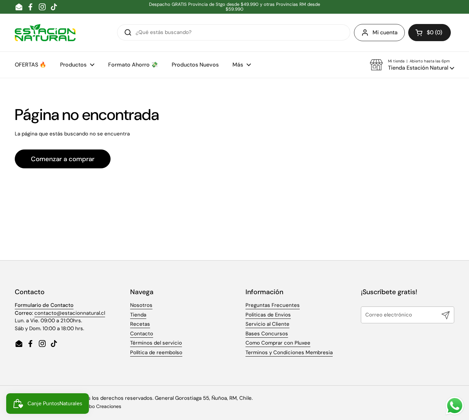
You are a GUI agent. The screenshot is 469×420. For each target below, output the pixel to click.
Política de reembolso (156, 352)
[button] (429, 32)
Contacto (141, 333)
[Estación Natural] (45, 32)
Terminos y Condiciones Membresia (289, 352)
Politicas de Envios (268, 314)
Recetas (140, 324)
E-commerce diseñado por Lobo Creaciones (71, 406)
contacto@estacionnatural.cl (69, 313)
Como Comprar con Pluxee (277, 342)
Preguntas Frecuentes (272, 305)
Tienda (138, 314)
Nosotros (141, 305)
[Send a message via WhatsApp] (455, 406)
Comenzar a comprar (62, 159)
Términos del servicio (156, 342)
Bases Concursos (266, 333)
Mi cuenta (385, 32)
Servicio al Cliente (267, 324)
